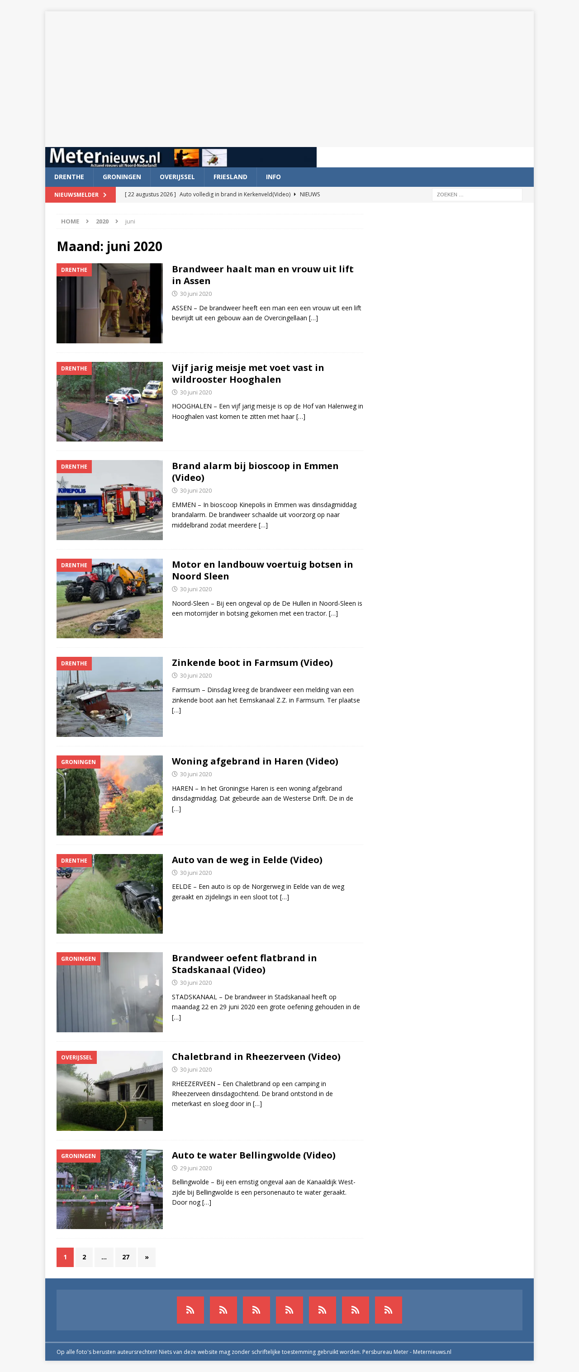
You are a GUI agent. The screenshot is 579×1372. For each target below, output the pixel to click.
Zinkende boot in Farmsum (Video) (252, 662)
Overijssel (177, 176)
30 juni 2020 (196, 294)
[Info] (322, 1310)
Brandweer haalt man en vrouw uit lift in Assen (263, 275)
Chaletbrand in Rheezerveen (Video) (256, 1056)
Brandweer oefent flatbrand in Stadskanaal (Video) (244, 964)
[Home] (289, 1310)
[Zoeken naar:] (477, 194)
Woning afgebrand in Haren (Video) (255, 761)
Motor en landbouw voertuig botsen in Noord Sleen (262, 570)
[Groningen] (256, 1310)
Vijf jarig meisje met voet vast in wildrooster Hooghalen (248, 373)
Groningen (122, 176)
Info (273, 176)
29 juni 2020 (196, 1168)
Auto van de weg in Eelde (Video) (247, 860)
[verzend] (388, 1310)
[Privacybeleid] (355, 1310)
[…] (313, 317)
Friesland (230, 176)
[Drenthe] (223, 1310)
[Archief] (190, 1310)
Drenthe (69, 176)
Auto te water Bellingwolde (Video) (254, 1155)
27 (125, 1257)
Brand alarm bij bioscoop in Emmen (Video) (255, 472)
